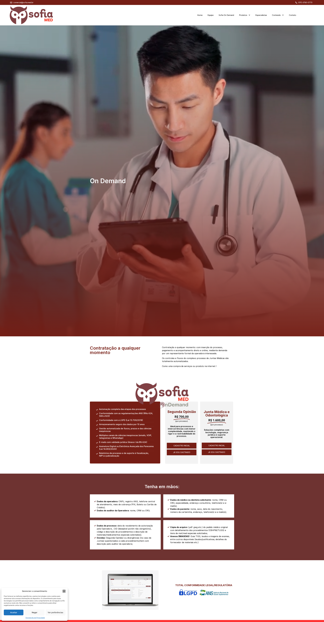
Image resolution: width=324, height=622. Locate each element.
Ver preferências (55, 612)
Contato (292, 15)
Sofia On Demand (226, 15)
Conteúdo (276, 15)
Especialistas (261, 15)
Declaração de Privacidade (35, 618)
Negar (34, 612)
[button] (64, 591)
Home (199, 15)
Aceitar (13, 612)
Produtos (243, 15)
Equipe (211, 15)
